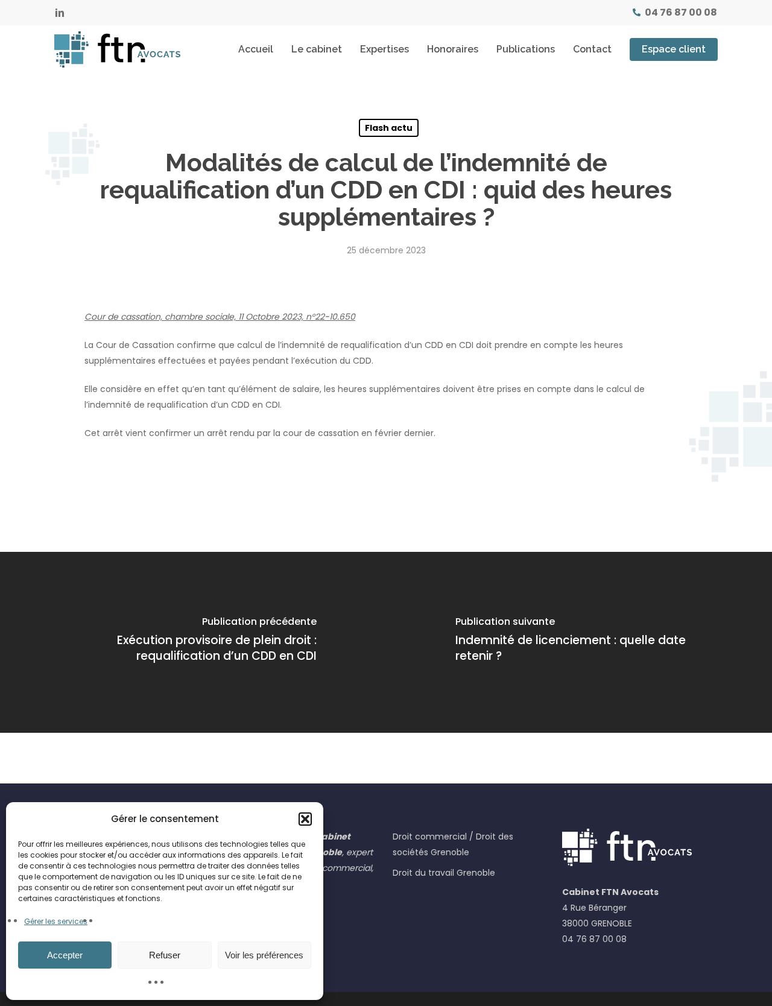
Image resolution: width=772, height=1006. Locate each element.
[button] (305, 819)
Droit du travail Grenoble (444, 873)
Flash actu (389, 128)
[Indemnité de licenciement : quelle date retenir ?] (579, 642)
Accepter (65, 955)
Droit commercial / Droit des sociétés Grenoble (453, 844)
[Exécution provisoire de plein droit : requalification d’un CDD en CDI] (193, 642)
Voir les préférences (264, 955)
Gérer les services (55, 921)
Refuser (164, 955)
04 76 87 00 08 (594, 939)
